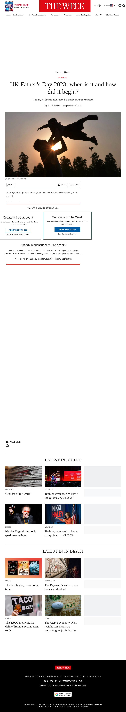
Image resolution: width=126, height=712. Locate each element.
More (97, 15)
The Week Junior (112, 15)
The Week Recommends (37, 15)
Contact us (67, 259)
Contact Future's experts (49, 677)
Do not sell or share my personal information (63, 685)
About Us (29, 677)
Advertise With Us (68, 681)
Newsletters (55, 15)
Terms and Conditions (74, 677)
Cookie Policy (50, 681)
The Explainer (18, 15)
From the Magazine (83, 15)
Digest (66, 72)
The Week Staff (54, 106)
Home (58, 72)
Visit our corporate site (94, 704)
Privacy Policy (94, 677)
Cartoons (67, 15)
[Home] (7, 15)
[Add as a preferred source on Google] (63, 694)
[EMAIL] (8, 445)
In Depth (62, 77)
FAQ (80, 681)
